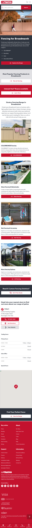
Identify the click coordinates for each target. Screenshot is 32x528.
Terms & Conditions (20, 452)
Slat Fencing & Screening (9, 228)
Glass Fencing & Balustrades (10, 187)
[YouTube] (8, 486)
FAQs (17, 441)
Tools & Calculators (20, 444)
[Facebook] (2, 486)
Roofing (3, 431)
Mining (2, 444)
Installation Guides (5, 460)
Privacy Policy (19, 455)
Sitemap (18, 460)
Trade (17, 436)
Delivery (3, 457)
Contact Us (18, 463)
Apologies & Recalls (5, 468)
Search (26, 7)
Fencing (3, 436)
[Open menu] (30, 2)
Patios (2, 429)
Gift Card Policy (19, 457)
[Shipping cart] (27, 2)
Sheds (2, 434)
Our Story (18, 429)
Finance (3, 455)
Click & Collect (4, 452)
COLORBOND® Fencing (8, 145)
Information (20, 449)
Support (3, 449)
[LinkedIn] (17, 486)
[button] (16, 387)
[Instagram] (11, 486)
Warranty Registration (6, 465)
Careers (17, 434)
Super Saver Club (20, 431)
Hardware (3, 439)
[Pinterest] (14, 486)
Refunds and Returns (5, 463)
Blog (17, 439)
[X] (5, 486)
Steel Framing (4, 441)
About (18, 425)
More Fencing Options (8, 269)
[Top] (29, 516)
